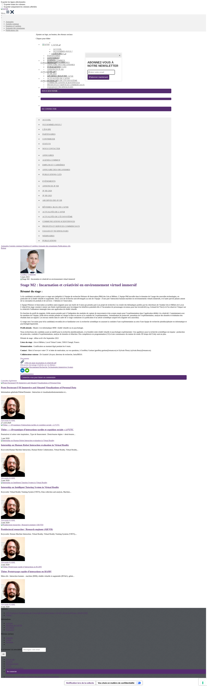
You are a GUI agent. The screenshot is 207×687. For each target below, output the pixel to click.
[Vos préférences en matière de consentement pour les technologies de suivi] (203, 683)
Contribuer (48, 139)
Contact (9, 615)
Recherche (43, 367)
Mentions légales (12, 664)
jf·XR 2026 (47, 191)
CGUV (8, 666)
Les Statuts (10, 628)
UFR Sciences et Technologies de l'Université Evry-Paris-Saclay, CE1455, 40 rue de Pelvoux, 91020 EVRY (47, 613)
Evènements (53, 67)
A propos (9, 623)
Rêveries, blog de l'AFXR (60, 76)
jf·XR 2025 (52, 74)
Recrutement (34, 367)
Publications (49, 241)
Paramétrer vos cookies (14, 668)
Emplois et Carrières (13, 26)
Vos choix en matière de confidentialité (116, 683)
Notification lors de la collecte (80, 683)
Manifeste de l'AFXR (14, 625)
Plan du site (10, 659)
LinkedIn (9, 638)
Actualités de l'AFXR (58, 78)
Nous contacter (51, 149)
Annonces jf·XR (55, 69)
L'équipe (46, 129)
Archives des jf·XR (52, 200)
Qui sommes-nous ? (63, 51)
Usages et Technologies (60, 87)
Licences (9, 662)
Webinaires (53, 89)
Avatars (70, 367)
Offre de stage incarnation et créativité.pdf (40, 363)
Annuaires (10, 22)
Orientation (24, 367)
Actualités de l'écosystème (62, 80)
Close (119, 55)
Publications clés (12, 30)
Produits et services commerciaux (66, 85)
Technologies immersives (57, 367)
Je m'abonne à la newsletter (11, 650)
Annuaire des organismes (15, 28)
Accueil (57, 49)
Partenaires (53, 56)
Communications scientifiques (63, 83)
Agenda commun (12, 24)
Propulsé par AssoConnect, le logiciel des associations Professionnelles (32, 677)
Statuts (46, 144)
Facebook (9, 642)
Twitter (8, 640)
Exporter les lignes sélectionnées (13, 2)
